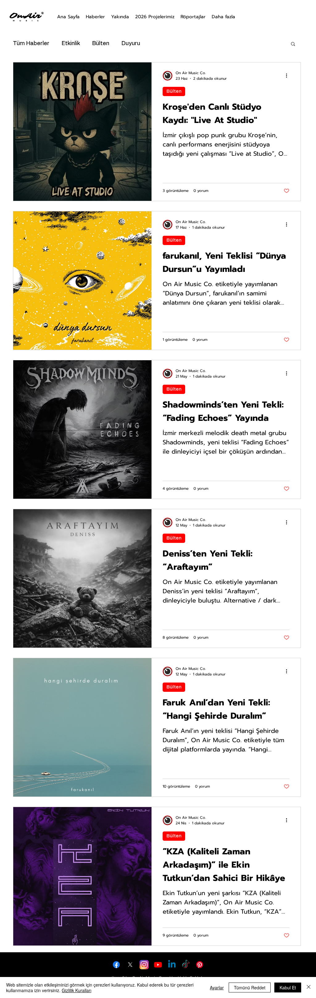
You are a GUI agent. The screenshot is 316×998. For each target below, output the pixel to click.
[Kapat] (308, 987)
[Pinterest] (199, 964)
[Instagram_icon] (144, 964)
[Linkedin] (172, 964)
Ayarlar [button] (217, 987)
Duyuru (131, 43)
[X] (130, 964)
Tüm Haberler (31, 43)
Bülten (100, 43)
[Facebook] (116, 964)
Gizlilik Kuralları (76, 990)
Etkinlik (71, 43)
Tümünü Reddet (249, 987)
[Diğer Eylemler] (288, 75)
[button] (293, 44)
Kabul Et (288, 987)
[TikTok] (185, 964)
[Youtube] (158, 964)
